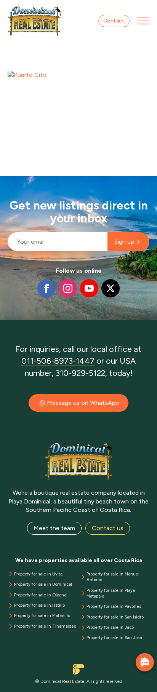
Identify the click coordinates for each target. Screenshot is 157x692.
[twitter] (110, 288)
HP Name (8, 182)
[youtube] (89, 288)
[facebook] (46, 288)
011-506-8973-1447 (58, 361)
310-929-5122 (80, 373)
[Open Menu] (143, 21)
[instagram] (68, 288)
